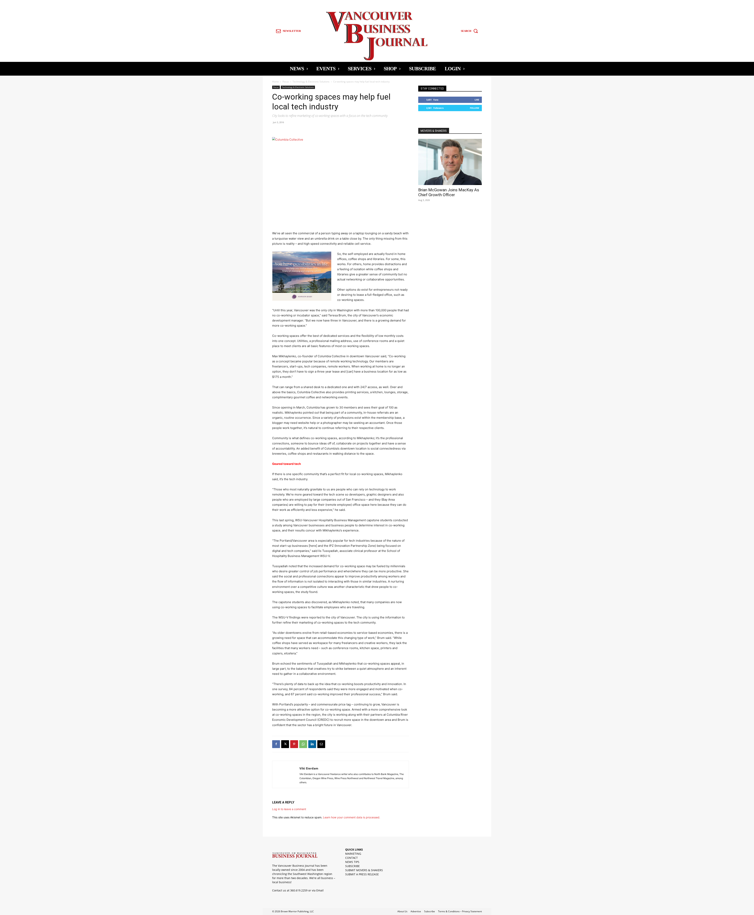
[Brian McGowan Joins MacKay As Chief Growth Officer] (450, 162)
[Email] (321, 744)
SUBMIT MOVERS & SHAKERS (364, 870)
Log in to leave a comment (289, 809)
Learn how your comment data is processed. (351, 817)
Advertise (416, 911)
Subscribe (429, 911)
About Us (402, 911)
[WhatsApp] (303, 744)
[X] (285, 744)
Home (275, 81)
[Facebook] (276, 744)
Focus (286, 81)
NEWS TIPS (352, 862)
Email (320, 890)
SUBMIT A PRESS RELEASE (362, 874)
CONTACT (351, 858)
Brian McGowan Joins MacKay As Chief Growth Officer (448, 192)
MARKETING (353, 853)
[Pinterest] (294, 744)
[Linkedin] (312, 744)
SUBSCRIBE (352, 866)
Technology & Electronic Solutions (311, 81)
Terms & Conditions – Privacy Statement (460, 911)
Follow (474, 107)
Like (477, 99)
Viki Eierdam (308, 768)
